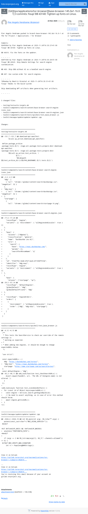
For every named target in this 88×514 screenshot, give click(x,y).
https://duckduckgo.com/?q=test (23, 361)
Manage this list (27, 4)
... (2, 15)
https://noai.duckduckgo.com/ (32, 246)
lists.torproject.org (10, 4)
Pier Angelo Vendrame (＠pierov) (23, 22)
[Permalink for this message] (63, 496)
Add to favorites (76, 40)
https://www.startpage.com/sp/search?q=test (34, 366)
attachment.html (7, 492)
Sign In (41, 4)
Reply (5, 498)
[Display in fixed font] (60, 496)
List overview (72, 29)
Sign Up (51, 4)
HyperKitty (45, 511)
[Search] (85, 4)
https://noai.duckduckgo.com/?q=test (32, 364)
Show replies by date (57, 502)
